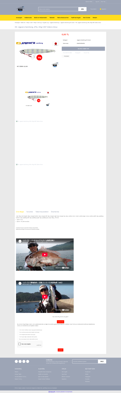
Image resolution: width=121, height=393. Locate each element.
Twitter (86, 374)
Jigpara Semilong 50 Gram (84, 40)
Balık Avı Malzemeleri (40, 17)
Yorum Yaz (60, 321)
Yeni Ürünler (86, 17)
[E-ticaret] (60, 392)
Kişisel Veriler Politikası (44, 379)
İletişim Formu (18, 379)
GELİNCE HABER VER (83, 48)
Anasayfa (19, 17)
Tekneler (52, 17)
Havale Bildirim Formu (20, 376)
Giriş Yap (103, 1)
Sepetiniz (64, 379)
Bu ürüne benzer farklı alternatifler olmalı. (28, 339)
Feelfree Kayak (76, 17)
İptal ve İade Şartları (43, 376)
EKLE (102, 361)
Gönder (60, 350)
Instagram (87, 376)
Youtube (87, 379)
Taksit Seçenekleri (41, 212)
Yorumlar (29, 212)
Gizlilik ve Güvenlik (43, 374)
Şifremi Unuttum (66, 376)
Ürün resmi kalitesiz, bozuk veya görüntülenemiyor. (30, 330)
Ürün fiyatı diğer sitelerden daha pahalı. (28, 336)
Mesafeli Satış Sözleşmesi (44, 371)
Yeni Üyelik (64, 371)
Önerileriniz (55, 212)
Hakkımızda (28, 17)
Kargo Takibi (18, 374)
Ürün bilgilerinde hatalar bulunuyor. (27, 334)
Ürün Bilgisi (20, 212)
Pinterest (87, 381)
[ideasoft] (51, 392)
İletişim (95, 17)
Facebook (87, 371)
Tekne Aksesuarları (63, 17)
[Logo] (20, 9)
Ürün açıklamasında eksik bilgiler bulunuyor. (29, 332)
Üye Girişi (64, 374)
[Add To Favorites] (67, 53)
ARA (82, 9)
